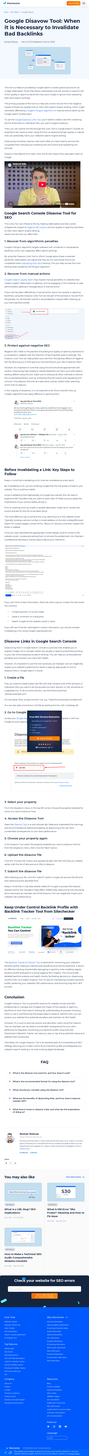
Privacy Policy (74, 1454)
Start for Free (73, 3)
